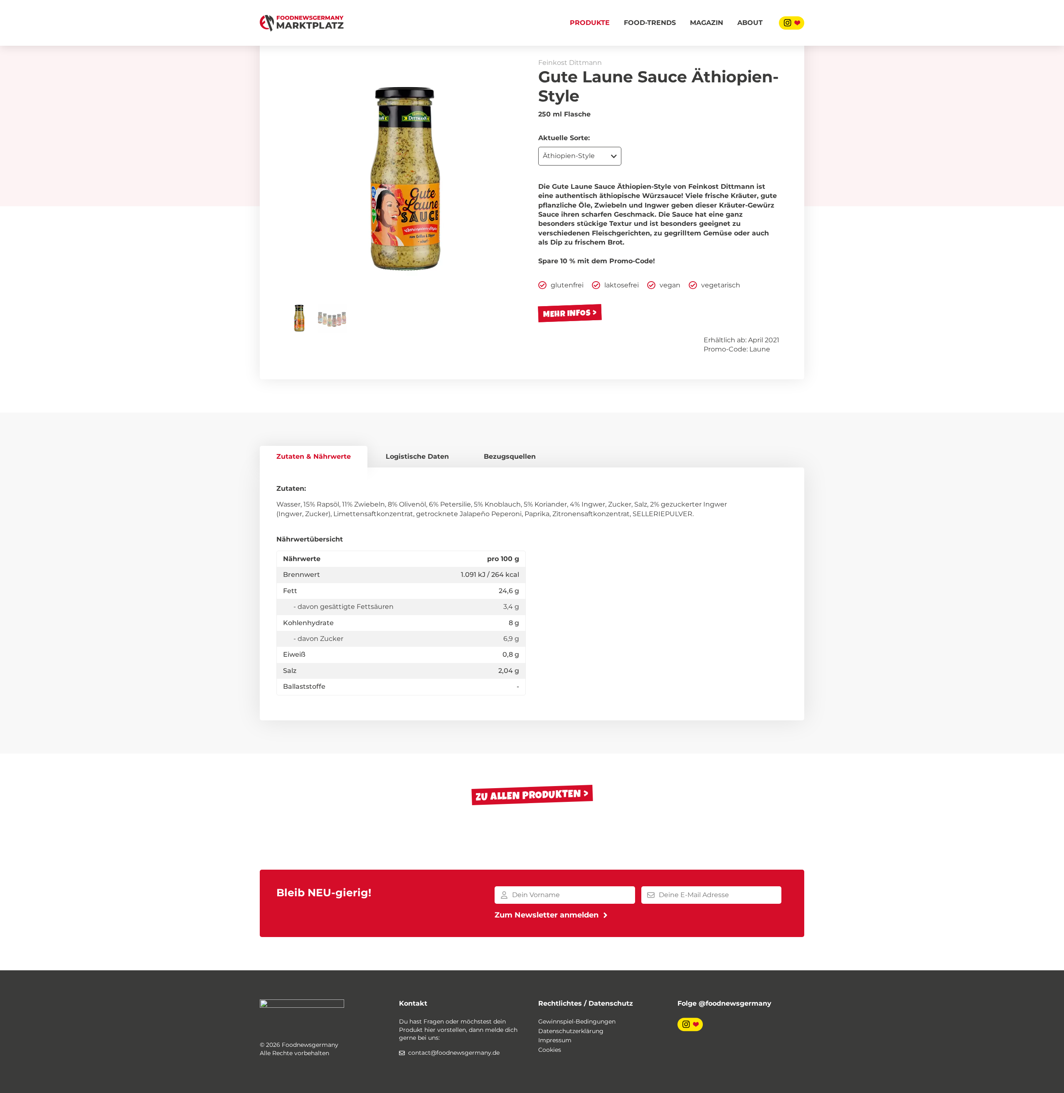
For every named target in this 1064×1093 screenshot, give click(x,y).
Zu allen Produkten (528, 794)
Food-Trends (650, 23)
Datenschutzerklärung (570, 1031)
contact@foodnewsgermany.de (454, 1052)
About (750, 23)
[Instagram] (791, 23)
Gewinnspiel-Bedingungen (577, 1021)
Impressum (554, 1040)
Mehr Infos (567, 313)
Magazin (706, 23)
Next (513, 179)
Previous (297, 179)
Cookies (549, 1049)
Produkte (590, 23)
